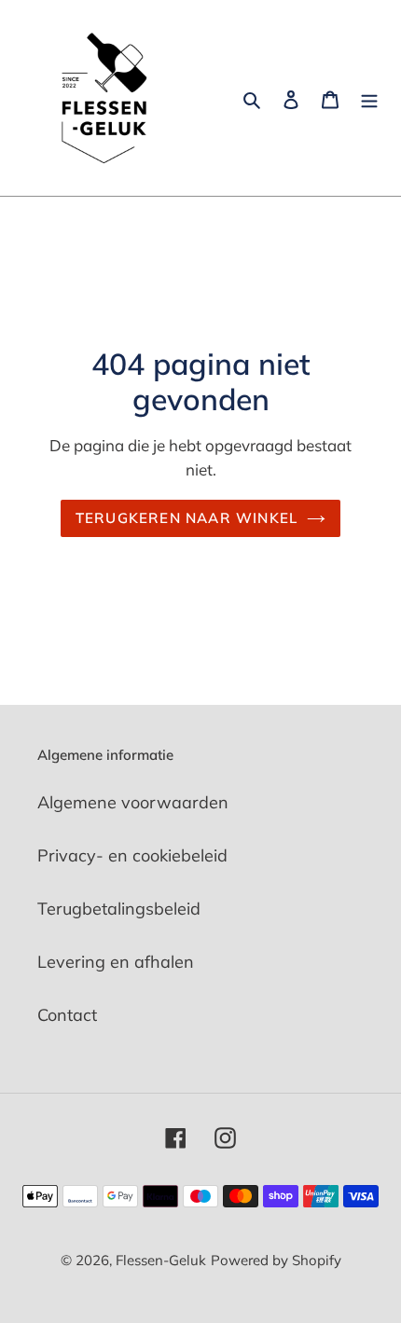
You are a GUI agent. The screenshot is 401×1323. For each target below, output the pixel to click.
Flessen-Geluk (161, 1260)
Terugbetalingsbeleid (118, 908)
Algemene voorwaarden (132, 802)
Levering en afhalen (115, 961)
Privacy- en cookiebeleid (132, 855)
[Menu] (369, 98)
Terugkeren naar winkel (187, 518)
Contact (67, 1015)
